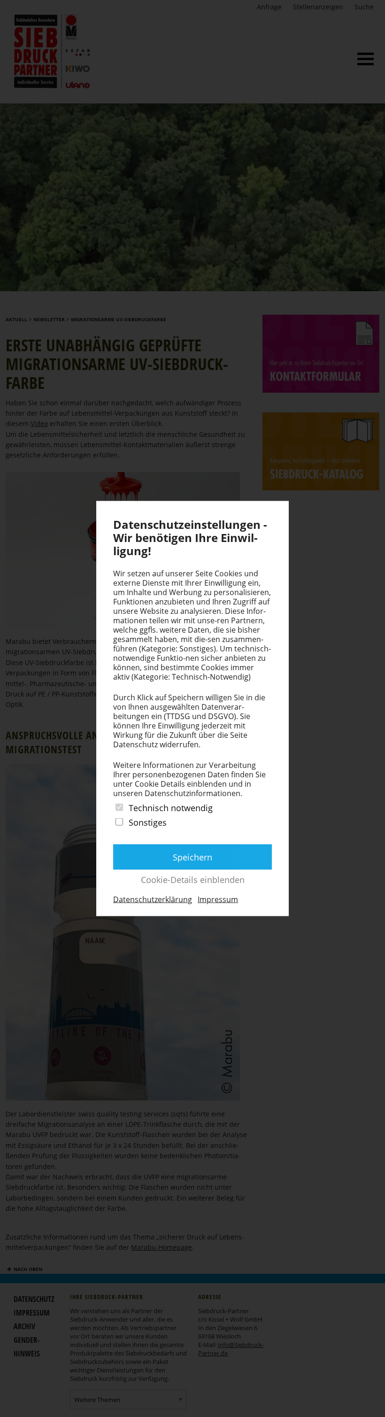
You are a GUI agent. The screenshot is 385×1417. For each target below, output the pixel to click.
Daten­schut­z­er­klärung (152, 899)
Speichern (192, 857)
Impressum (218, 899)
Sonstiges (148, 822)
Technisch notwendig (171, 807)
